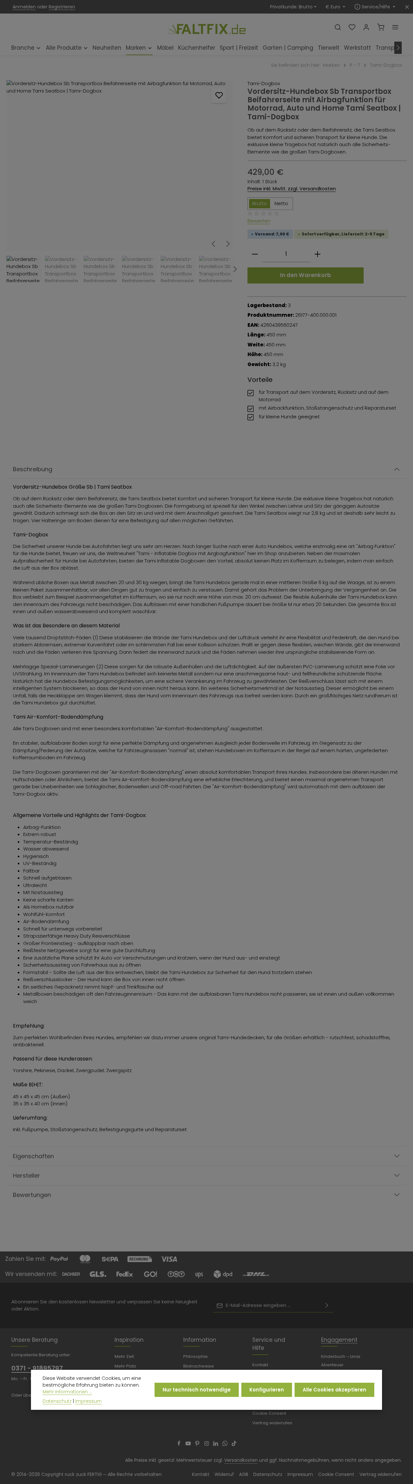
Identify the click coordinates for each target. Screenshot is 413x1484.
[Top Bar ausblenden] (407, 7)
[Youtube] (189, 1444)
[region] (120, 181)
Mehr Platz (125, 1366)
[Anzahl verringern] (254, 254)
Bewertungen (32, 1195)
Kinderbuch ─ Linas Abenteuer (340, 1360)
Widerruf (224, 1474)
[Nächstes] (398, 48)
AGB (243, 1474)
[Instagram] (207, 1444)
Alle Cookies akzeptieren (334, 1389)
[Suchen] (337, 27)
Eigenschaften (33, 1156)
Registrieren (62, 7)
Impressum (300, 1474)
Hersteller (26, 1175)
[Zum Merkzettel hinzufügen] (219, 95)
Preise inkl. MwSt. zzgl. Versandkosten (291, 188)
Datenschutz (267, 1474)
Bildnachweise (198, 1366)
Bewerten (258, 220)
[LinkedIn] (216, 1444)
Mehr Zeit (124, 1356)
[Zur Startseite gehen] (206, 26)
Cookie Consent (269, 1413)
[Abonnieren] (327, 1306)
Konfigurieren (266, 1389)
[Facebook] (179, 1444)
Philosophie (195, 1356)
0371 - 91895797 (37, 1368)
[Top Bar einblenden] (395, 27)
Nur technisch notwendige (197, 1389)
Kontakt (260, 1365)
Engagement (339, 1340)
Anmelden (24, 7)
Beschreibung (32, 469)
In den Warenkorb (305, 275)
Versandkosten (241, 1460)
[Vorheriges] (214, 244)
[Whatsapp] (225, 1444)
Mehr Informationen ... (67, 1392)
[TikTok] (234, 1444)
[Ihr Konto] (366, 27)
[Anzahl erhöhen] (317, 254)
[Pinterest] (198, 1444)
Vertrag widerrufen (272, 1423)
